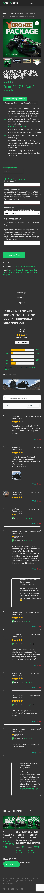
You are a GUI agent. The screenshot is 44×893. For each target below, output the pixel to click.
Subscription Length (10, 167)
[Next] (37, 63)
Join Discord (11, 864)
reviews (18, 82)
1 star (7, 363)
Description (22, 297)
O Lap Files (32, 270)
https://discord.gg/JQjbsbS (18, 126)
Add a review (22, 343)
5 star (7, 350)
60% (37, 350)
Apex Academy (17, 266)
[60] (22, 350)
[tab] (22, 292)
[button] (37, 23)
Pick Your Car (9, 207)
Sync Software (14, 272)
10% (37, 353)
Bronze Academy (17, 13)
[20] (22, 363)
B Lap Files (11, 270)
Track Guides (24, 272)
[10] (22, 353)
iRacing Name (10, 181)
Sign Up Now (14, 255)
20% (37, 363)
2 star (7, 360)
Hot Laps (25, 270)
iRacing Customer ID (12, 189)
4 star (7, 353)
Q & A (22, 302)
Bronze (18, 270)
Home (5, 13)
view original (28, 518)
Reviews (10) (22, 292)
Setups (5, 272)
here (23, 239)
